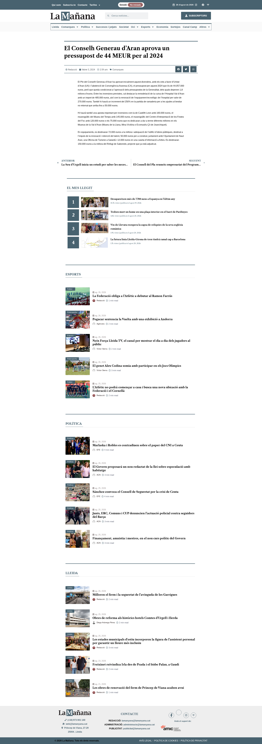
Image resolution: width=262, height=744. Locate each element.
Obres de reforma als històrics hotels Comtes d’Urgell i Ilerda (135, 618)
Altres (202, 27)
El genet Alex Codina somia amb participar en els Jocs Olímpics (137, 365)
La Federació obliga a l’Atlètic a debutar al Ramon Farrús (132, 296)
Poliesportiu (72, 312)
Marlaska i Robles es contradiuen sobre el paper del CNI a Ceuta (138, 445)
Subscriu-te (69, 5)
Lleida (55, 27)
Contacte (82, 5)
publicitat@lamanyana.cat (136, 728)
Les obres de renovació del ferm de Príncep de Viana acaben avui (138, 687)
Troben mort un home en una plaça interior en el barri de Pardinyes (149, 212)
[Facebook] (171, 715)
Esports (145, 27)
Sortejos (175, 27)
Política (85, 27)
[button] (178, 69)
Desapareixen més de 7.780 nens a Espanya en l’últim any (143, 199)
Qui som (56, 5)
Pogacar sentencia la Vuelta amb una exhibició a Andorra (133, 319)
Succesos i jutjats (106, 27)
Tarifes (93, 5)
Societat (124, 27)
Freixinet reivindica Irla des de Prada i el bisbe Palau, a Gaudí (136, 664)
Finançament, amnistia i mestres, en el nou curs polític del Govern (139, 538)
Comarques (68, 27)
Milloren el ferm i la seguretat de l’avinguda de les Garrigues (135, 594)
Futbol (69, 289)
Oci (133, 27)
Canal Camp (190, 27)
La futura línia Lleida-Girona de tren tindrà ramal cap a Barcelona (148, 239)
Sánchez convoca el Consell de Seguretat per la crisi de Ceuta (135, 491)
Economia (162, 27)
